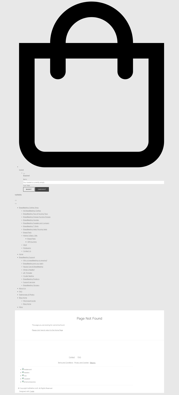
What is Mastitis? (29, 270)
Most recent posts (29, 301)
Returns (92, 363)
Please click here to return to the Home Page (47, 330)
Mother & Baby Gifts (30, 236)
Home (21, 254)
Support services (29, 282)
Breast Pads (27, 232)
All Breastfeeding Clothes (32, 211)
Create (32, 391)
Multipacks (27, 248)
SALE (25, 245)
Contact (72, 357)
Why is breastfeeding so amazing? (35, 260)
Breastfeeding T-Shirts (30, 226)
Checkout (42, 189)
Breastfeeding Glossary (31, 285)
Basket (29, 189)
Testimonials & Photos (26, 295)
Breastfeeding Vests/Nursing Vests (35, 229)
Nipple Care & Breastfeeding (33, 267)
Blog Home (23, 298)
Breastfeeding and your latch (33, 264)
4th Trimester (27, 273)
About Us (22, 288)
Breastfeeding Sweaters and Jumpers (36, 223)
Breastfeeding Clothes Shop (29, 208)
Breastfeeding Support (27, 257)
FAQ (20, 292)
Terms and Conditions (65, 363)
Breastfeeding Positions (31, 279)
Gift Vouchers (32, 242)
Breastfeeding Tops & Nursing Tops (35, 214)
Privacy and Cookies (81, 363)
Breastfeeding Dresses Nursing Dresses (36, 217)
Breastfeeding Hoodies (31, 220)
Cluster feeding (28, 276)
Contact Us (27, 251)
